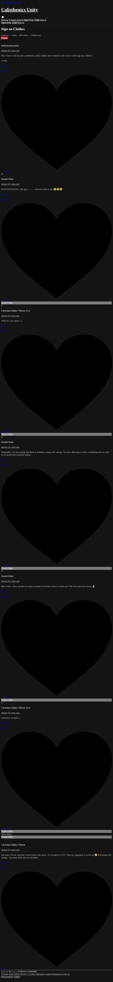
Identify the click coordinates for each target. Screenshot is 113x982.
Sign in (43, 20)
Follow (4, 38)
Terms (17, 974)
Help (11, 974)
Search (20, 20)
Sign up (4, 971)
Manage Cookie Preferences (49, 974)
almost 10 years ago (10, 50)
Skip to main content (10, 2)
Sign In (20, 22)
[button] (3, 17)
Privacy (24, 974)
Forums (13, 20)
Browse (5, 20)
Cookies (32, 974)
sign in (14, 971)
